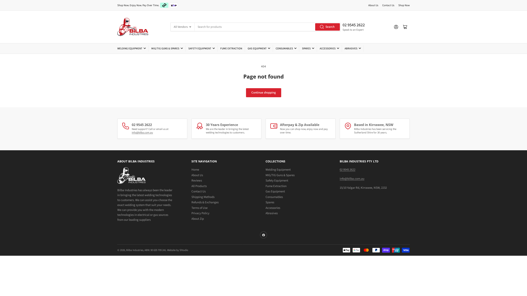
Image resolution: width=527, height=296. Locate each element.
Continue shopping (263, 92)
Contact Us (388, 5)
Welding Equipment (129, 48)
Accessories (328, 48)
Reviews (196, 180)
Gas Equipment (257, 48)
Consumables (284, 48)
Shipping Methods (203, 197)
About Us (373, 5)
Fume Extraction (231, 48)
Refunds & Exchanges (205, 202)
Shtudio (184, 250)
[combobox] (267, 27)
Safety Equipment (199, 48)
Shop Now (404, 5)
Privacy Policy (200, 213)
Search (330, 27)
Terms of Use (199, 208)
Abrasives (351, 48)
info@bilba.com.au (142, 132)
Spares (306, 48)
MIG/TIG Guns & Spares (165, 48)
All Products (199, 186)
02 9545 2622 (354, 25)
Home (195, 170)
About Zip (197, 219)
